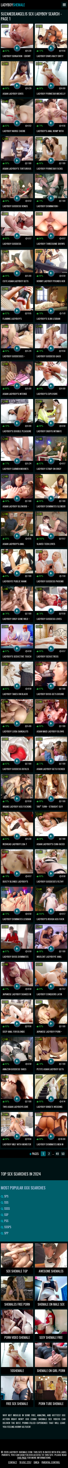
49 (57, 1154)
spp (5, 1233)
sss (5, 1202)
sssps (7, 1227)
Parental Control (50, 1462)
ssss (6, 1208)
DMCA (36, 1462)
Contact (12, 1462)
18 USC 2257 (25, 1462)
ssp (5, 1215)
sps (5, 1196)
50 (63, 1154)
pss (5, 1221)
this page (22, 1457)
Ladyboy (13, 4)
